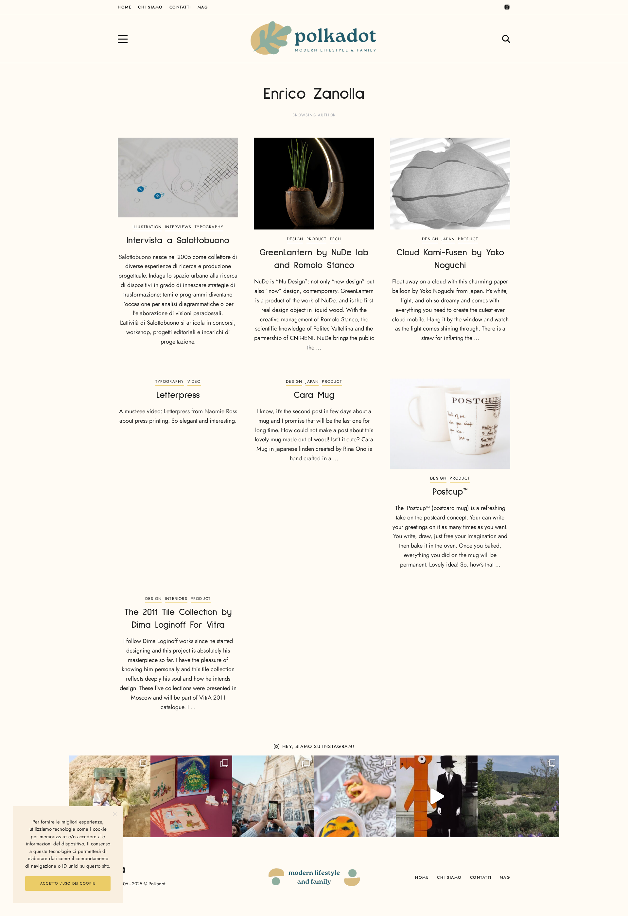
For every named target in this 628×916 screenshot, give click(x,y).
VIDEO (194, 381)
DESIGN (295, 239)
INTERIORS (176, 599)
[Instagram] (507, 7)
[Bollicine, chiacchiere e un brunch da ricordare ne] (518, 796)
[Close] (114, 814)
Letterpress (177, 411)
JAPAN (448, 239)
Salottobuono (135, 257)
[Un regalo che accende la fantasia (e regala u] (355, 796)
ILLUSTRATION (147, 227)
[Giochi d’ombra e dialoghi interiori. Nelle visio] (437, 796)
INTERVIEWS (178, 227)
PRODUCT (316, 239)
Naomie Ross (220, 411)
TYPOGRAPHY (209, 227)
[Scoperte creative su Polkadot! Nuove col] (273, 796)
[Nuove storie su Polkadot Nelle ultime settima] (109, 796)
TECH (335, 239)
